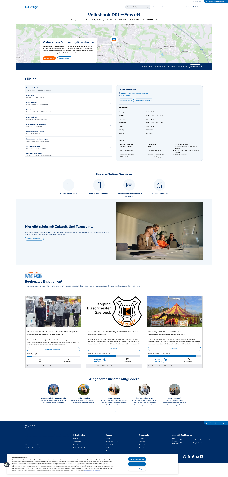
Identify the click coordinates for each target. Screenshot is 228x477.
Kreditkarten (142, 441)
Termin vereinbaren (125, 100)
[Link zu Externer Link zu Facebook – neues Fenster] (188, 456)
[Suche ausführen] (148, 7)
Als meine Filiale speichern (143, 100)
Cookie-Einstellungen (137, 469)
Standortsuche (110, 444)
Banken (108, 438)
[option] (68, 89)
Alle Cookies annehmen (137, 459)
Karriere (108, 448)
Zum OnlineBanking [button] (64, 58)
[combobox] (136, 7)
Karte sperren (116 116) (112, 441)
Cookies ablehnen (137, 464)
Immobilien (76, 444)
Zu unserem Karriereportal (33, 238)
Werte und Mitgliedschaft (79, 448)
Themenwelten (77, 441)
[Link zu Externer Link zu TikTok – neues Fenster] (193, 456)
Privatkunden (196, 1)
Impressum (97, 470)
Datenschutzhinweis (89, 470)
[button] (7, 465)
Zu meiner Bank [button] (48, 58)
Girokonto (141, 438)
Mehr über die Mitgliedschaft (113, 412)
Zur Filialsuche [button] (194, 66)
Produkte (75, 438)
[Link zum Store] (197, 440)
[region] (92, 464)
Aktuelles (108, 451)
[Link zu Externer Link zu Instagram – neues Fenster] (184, 456)
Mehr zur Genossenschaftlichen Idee (34, 445)
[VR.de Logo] (34, 7)
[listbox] (68, 120)
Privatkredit (142, 444)
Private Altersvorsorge (145, 448)
